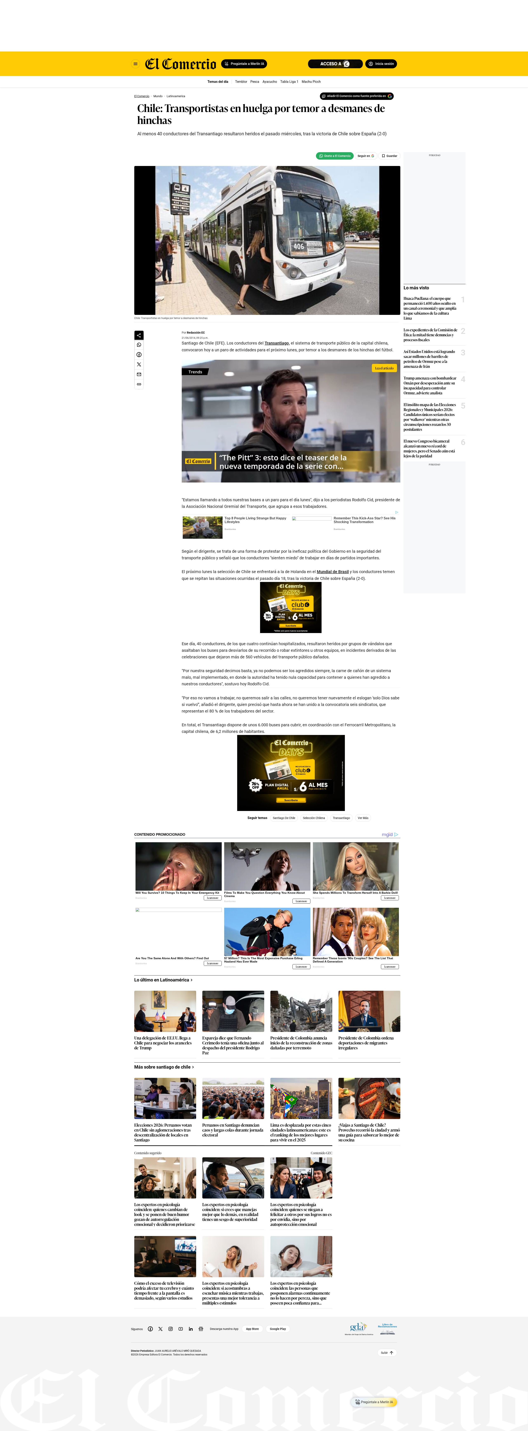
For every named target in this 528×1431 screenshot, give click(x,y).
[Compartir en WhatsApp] (139, 345)
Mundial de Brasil (333, 571)
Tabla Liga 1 (289, 82)
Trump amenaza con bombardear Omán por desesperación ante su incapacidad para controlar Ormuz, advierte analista (430, 385)
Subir (384, 1352)
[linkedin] (190, 1328)
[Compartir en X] (139, 364)
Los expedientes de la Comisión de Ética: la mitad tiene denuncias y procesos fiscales (430, 334)
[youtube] (180, 1328)
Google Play (278, 1329)
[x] (160, 1328)
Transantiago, (277, 343)
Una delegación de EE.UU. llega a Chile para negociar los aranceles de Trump (163, 1043)
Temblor (241, 82)
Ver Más (363, 818)
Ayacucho (270, 82)
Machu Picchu (312, 82)
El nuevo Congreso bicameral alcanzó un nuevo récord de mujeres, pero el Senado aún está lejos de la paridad (429, 448)
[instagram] (170, 1328)
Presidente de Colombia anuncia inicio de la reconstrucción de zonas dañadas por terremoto (301, 1043)
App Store (252, 1329)
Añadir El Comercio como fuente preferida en (356, 96)
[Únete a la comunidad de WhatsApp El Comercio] (335, 156)
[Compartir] (139, 335)
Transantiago (341, 818)
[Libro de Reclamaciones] (387, 1328)
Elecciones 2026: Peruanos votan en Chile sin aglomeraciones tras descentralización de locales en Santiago (163, 1132)
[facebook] (150, 1328)
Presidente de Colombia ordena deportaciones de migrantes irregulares (366, 1043)
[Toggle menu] (135, 63)
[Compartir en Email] (139, 374)
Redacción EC (196, 332)
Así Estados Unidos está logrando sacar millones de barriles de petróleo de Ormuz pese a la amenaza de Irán (429, 359)
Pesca (254, 82)
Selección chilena (314, 818)
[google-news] (200, 1328)
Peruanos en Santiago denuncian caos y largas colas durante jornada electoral (232, 1130)
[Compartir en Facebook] (139, 355)
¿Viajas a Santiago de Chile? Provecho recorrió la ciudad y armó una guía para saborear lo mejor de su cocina (369, 1132)
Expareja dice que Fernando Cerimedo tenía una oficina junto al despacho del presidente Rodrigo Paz (233, 1045)
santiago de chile (284, 818)
